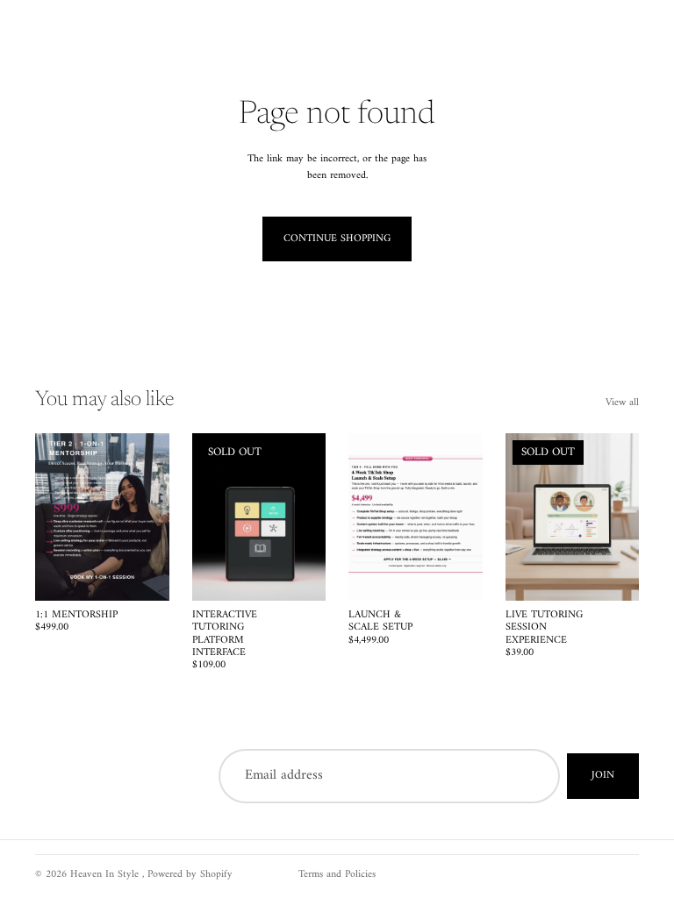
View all (622, 403)
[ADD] (142, 573)
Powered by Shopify (190, 875)
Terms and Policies (337, 875)
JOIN (603, 775)
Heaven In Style (106, 875)
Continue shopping (337, 239)
